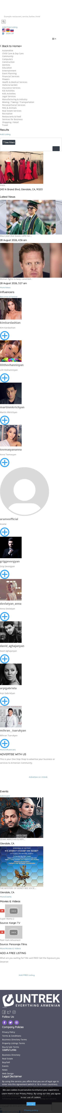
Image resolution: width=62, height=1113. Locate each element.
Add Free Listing (9, 27)
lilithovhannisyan (12, 365)
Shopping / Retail (10, 122)
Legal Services (9, 96)
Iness (2, 185)
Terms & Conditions (11, 1035)
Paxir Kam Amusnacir (10, 940)
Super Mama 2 (7, 918)
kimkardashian (10, 323)
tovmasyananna (11, 449)
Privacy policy (31, 1110)
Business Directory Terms (14, 1039)
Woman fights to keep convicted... (16, 279)
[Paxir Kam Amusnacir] (2, 932)
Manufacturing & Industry (14, 99)
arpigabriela (8, 688)
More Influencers (8, 749)
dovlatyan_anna (10, 604)
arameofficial (9, 519)
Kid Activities (8, 90)
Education (7, 67)
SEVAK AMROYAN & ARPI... (12, 839)
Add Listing (5, 134)
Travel (5, 125)
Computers (7, 59)
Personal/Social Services (13, 105)
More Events (6, 896)
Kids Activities (9, 93)
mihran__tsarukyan (13, 730)
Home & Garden (10, 85)
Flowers (6, 79)
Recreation (7, 113)
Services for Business (12, 119)
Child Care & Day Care (13, 53)
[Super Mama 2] (2, 910)
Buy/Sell (6, 1062)
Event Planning (9, 73)
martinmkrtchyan (12, 407)
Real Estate (7, 1058)
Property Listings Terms (13, 1043)
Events (5, 1066)
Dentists (6, 65)
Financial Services (10, 76)
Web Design (8, 1073)
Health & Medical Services (14, 82)
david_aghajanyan (12, 646)
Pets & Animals (9, 108)
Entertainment (9, 70)
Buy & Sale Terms (10, 1047)
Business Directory (11, 1055)
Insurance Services (11, 87)
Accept (31, 1104)
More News (5, 287)
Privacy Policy (8, 1032)
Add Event (5, 796)
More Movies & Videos (10, 948)
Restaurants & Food (11, 116)
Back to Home (10, 46)
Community (7, 56)
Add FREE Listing (27, 975)
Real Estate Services (11, 110)
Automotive (7, 50)
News (4, 1069)
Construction (8, 62)
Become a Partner (8, 296)
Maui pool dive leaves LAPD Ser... (16, 236)
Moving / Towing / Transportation (18, 102)
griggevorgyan (10, 561)
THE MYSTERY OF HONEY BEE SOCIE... (18, 888)
